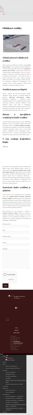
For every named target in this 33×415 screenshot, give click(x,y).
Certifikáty (5, 386)
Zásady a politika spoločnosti (13, 368)
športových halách (25, 72)
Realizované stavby (10, 390)
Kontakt (16, 330)
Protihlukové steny (10, 374)
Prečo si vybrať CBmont (11, 366)
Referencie (5, 388)
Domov (4, 362)
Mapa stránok (17, 332)
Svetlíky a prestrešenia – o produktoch (15, 400)
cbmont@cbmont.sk (18, 343)
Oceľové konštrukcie (11, 372)
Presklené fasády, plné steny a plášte (14, 384)
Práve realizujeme (10, 392)
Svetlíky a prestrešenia (11, 376)
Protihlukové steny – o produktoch (14, 398)
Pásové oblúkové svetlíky (9, 194)
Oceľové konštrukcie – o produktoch (14, 396)
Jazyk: (4, 356)
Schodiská (8, 378)
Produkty (5, 370)
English (13, 360)
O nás (16, 327)
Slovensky (10, 358)
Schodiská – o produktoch (12, 402)
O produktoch (6, 394)
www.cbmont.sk (16, 341)
